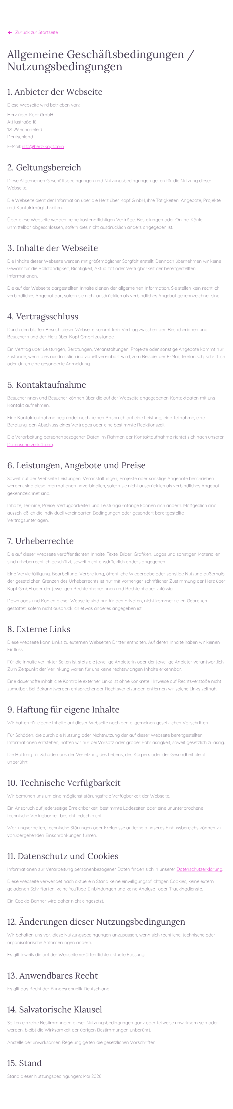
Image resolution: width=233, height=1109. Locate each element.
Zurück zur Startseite (36, 32)
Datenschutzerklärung (30, 444)
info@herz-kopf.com (43, 146)
